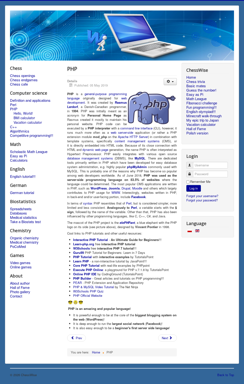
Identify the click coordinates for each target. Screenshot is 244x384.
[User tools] (170, 81)
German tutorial (22, 192)
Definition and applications (30, 100)
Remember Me (200, 181)
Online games (21, 267)
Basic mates (196, 86)
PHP (13, 109)
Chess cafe (19, 84)
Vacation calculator (28, 122)
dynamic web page (95, 149)
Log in (193, 188)
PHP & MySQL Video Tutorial (93, 287)
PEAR (77, 282)
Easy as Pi (18, 156)
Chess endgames (24, 80)
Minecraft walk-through (204, 116)
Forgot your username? (202, 196)
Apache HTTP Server (133, 136)
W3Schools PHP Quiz (88, 291)
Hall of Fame (20, 287)
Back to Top (225, 375)
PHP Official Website (87, 295)
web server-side (122, 132)
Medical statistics (23, 217)
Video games (20, 263)
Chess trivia (195, 81)
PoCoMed (18, 246)
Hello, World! (23, 113)
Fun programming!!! (201, 107)
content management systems (137, 141)
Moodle (137, 188)
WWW (116, 192)
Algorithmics (19, 131)
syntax (87, 203)
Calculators (19, 160)
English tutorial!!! (23, 176)
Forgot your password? (202, 200)
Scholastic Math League (28, 151)
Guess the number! (201, 90)
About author (20, 283)
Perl (13, 104)
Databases (18, 213)
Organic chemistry (24, 238)
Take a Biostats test (25, 222)
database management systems (90, 158)
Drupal (126, 188)
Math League (196, 99)
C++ (13, 127)
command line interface (136, 128)
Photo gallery (20, 292)
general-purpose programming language (97, 96)
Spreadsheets (21, 209)
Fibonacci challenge (201, 103)
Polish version (197, 133)
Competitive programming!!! (31, 135)
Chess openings (22, 75)
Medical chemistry (24, 242)
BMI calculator (24, 117)
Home (191, 77)
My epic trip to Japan (202, 120)
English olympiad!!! (201, 111)
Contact (16, 296)
